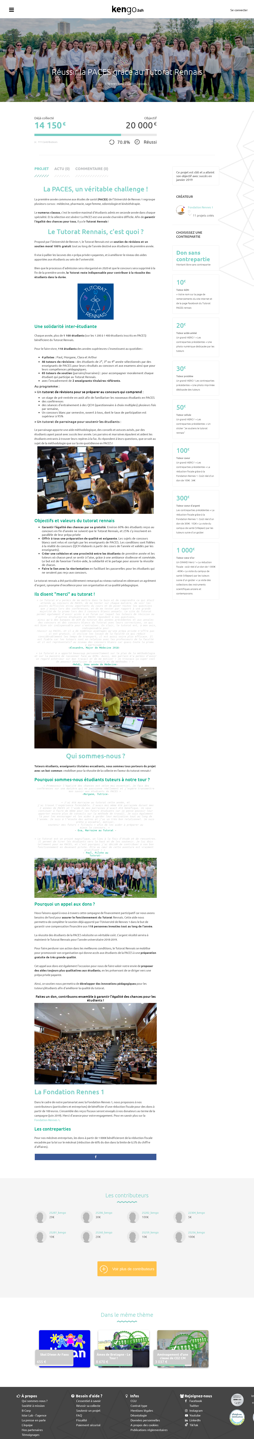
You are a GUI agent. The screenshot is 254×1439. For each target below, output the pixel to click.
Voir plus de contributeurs (133, 1269)
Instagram (196, 1410)
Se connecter (239, 10)
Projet (41, 168)
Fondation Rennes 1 (47, 1120)
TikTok (193, 1425)
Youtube (195, 1415)
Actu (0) (62, 168)
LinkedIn (195, 1420)
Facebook (195, 1401)
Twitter (194, 1405)
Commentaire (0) (91, 168)
